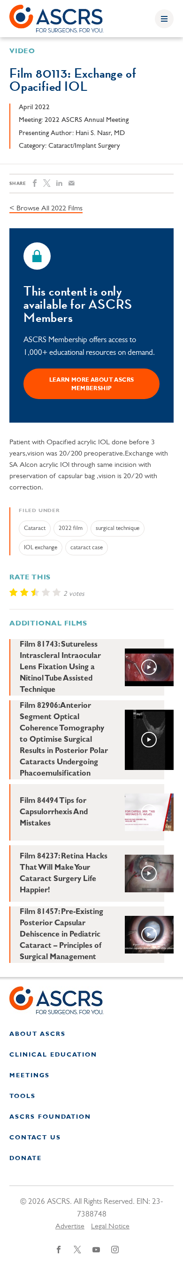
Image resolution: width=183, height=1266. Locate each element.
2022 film (71, 528)
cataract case (86, 548)
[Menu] (164, 18)
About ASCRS (37, 1034)
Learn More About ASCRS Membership (91, 384)
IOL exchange (40, 548)
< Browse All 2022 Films (46, 208)
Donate (25, 1158)
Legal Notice (110, 1226)
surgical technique (117, 528)
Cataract (35, 528)
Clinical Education (53, 1055)
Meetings (29, 1076)
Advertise (69, 1226)
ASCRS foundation (50, 1117)
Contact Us (35, 1138)
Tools (22, 1096)
